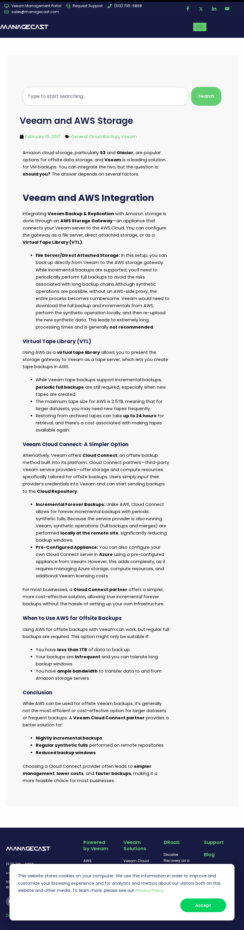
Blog (209, 854)
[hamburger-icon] (200, 27)
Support (214, 842)
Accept (203, 905)
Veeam (129, 137)
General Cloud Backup (95, 137)
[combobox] (105, 96)
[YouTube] (227, 8)
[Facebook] (187, 8)
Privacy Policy (149, 890)
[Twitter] (200, 8)
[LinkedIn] (213, 8)
